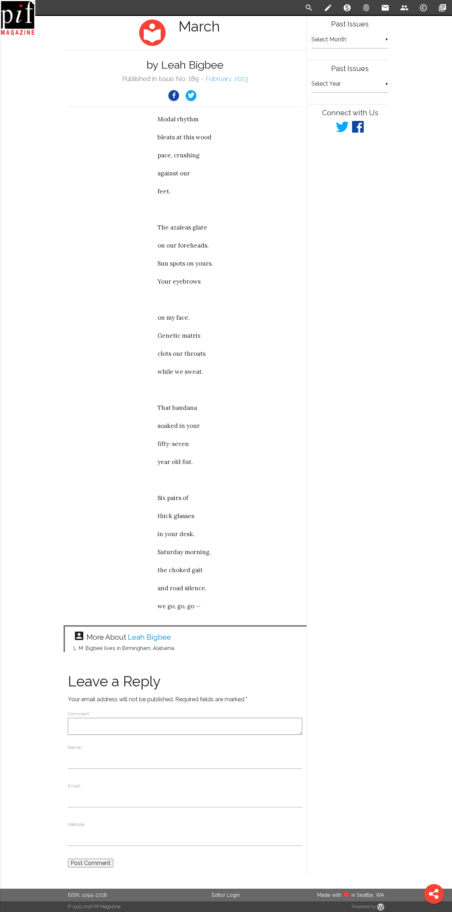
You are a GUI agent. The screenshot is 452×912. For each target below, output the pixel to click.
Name (75, 747)
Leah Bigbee (149, 637)
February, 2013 (227, 78)
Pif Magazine (107, 906)
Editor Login (226, 895)
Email (75, 786)
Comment (79, 713)
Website (76, 824)
